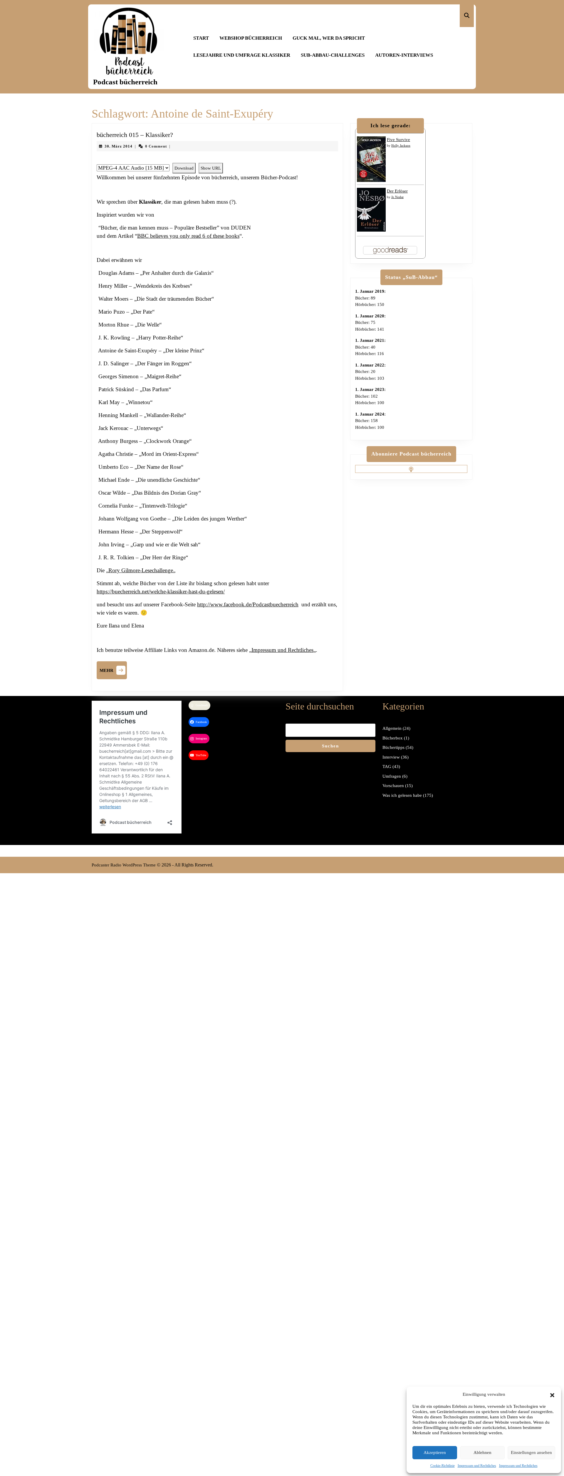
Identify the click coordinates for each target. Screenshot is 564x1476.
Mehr (113, 669)
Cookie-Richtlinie (442, 1466)
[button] (552, 1394)
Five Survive (398, 139)
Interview (391, 757)
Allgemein (392, 728)
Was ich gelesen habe (402, 795)
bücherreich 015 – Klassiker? (135, 134)
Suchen (330, 746)
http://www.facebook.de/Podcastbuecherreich (247, 604)
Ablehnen (482, 1452)
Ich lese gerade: (390, 125)
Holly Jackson (400, 145)
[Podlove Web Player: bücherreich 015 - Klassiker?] (217, 159)
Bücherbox (392, 738)
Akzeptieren (435, 1452)
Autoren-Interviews (404, 55)
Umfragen (391, 776)
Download (184, 168)
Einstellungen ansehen (531, 1452)
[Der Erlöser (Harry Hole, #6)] (371, 209)
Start (201, 38)
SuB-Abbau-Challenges (333, 55)
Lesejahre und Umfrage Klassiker (241, 55)
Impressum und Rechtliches (477, 1466)
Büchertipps (393, 747)
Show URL (211, 168)
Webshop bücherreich (250, 38)
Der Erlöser (397, 191)
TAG (386, 766)
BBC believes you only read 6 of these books (188, 236)
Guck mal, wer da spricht (329, 38)
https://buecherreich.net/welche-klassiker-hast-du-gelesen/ (161, 591)
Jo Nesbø (397, 197)
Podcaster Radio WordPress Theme (124, 865)
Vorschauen (393, 785)
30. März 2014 (118, 146)
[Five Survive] (371, 158)
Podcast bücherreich (125, 82)
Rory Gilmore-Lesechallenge (140, 570)
